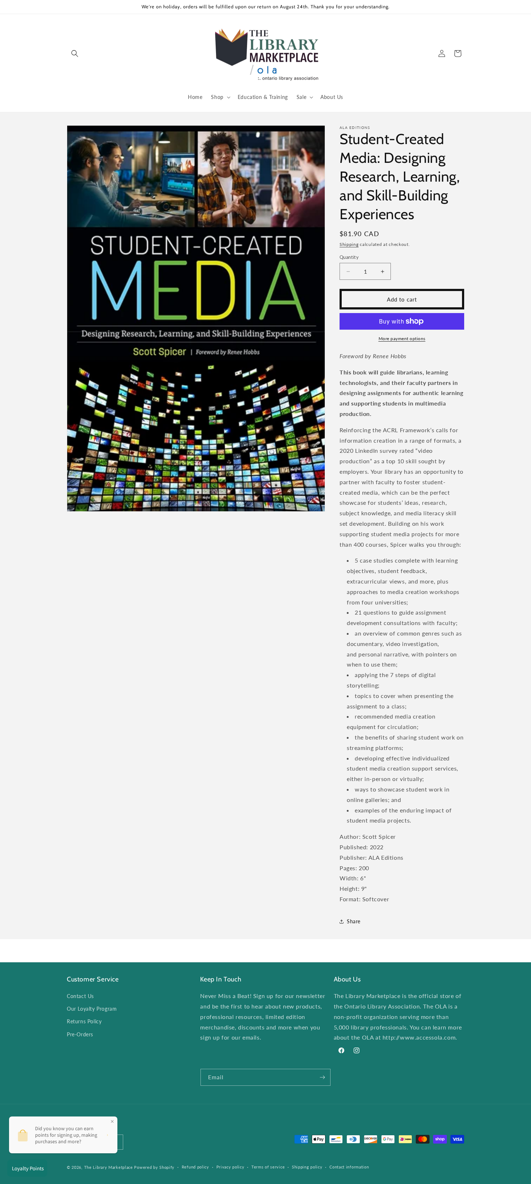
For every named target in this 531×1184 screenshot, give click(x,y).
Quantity (349, 257)
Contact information (349, 1167)
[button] (75, 53)
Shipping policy (307, 1167)
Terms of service (268, 1167)
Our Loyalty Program (92, 1009)
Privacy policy (230, 1167)
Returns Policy (84, 1022)
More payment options (402, 338)
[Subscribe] (322, 1077)
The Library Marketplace (108, 1167)
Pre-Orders (80, 1034)
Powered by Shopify (154, 1167)
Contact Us (80, 996)
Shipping (349, 244)
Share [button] (354, 921)
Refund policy (195, 1167)
